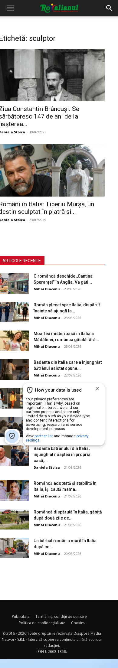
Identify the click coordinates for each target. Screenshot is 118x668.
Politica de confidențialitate (42, 622)
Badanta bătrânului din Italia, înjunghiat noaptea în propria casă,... (62, 454)
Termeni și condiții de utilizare (61, 616)
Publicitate (21, 616)
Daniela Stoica (47, 467)
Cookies (78, 622)
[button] (10, 8)
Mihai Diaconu (47, 289)
